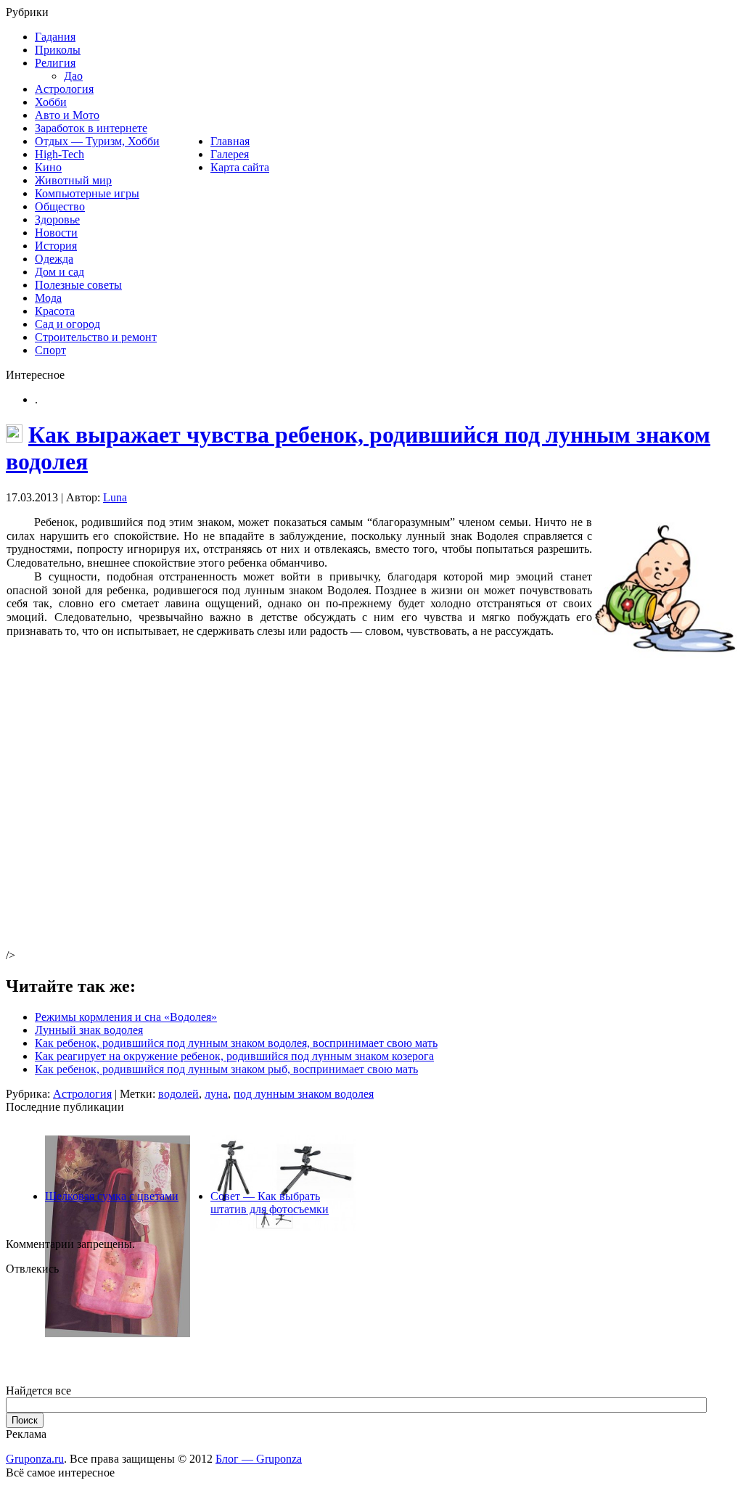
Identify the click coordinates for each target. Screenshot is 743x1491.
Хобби (51, 102)
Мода (48, 298)
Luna (115, 497)
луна (216, 1094)
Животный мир (73, 180)
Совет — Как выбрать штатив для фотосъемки (269, 1202)
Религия (55, 63)
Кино (48, 167)
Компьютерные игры (87, 193)
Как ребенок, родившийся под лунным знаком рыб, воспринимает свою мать (226, 1069)
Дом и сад (59, 272)
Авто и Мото (67, 115)
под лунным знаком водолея (304, 1094)
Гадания (55, 36)
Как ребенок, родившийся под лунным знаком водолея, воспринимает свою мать (236, 1043)
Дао (73, 76)
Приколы (58, 50)
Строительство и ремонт (96, 337)
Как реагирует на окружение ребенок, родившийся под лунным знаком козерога (234, 1056)
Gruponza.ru (35, 1459)
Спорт (50, 350)
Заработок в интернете (91, 128)
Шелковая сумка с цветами (111, 1196)
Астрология (64, 89)
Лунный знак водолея (89, 1030)
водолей (178, 1094)
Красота (55, 311)
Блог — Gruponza (258, 1459)
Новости (56, 232)
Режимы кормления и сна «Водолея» (126, 1017)
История (56, 245)
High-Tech (59, 154)
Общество (60, 206)
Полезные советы (78, 285)
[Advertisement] (228, 814)
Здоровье (57, 219)
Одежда (54, 258)
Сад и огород (67, 324)
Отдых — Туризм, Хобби (97, 141)
